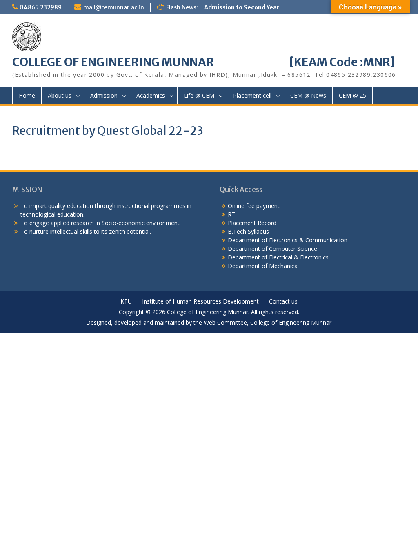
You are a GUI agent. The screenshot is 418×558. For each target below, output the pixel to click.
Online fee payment (254, 206)
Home (27, 95)
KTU (126, 301)
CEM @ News (308, 95)
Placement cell (252, 95)
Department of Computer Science (272, 248)
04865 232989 (41, 7)
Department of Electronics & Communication (288, 240)
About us (59, 95)
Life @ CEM (199, 95)
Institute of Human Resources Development (200, 301)
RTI (232, 214)
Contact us (283, 301)
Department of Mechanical (263, 266)
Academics (150, 95)
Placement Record (252, 223)
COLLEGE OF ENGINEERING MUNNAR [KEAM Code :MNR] (203, 62)
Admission (104, 95)
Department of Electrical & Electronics (278, 257)
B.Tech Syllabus (248, 231)
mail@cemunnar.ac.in (113, 7)
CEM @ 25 (352, 95)
